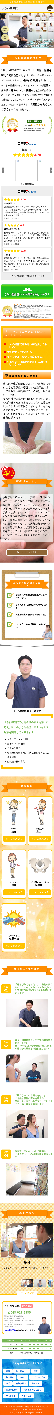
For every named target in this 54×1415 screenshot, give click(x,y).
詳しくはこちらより (27, 552)
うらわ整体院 (9, 8)
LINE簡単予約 (10, 1330)
